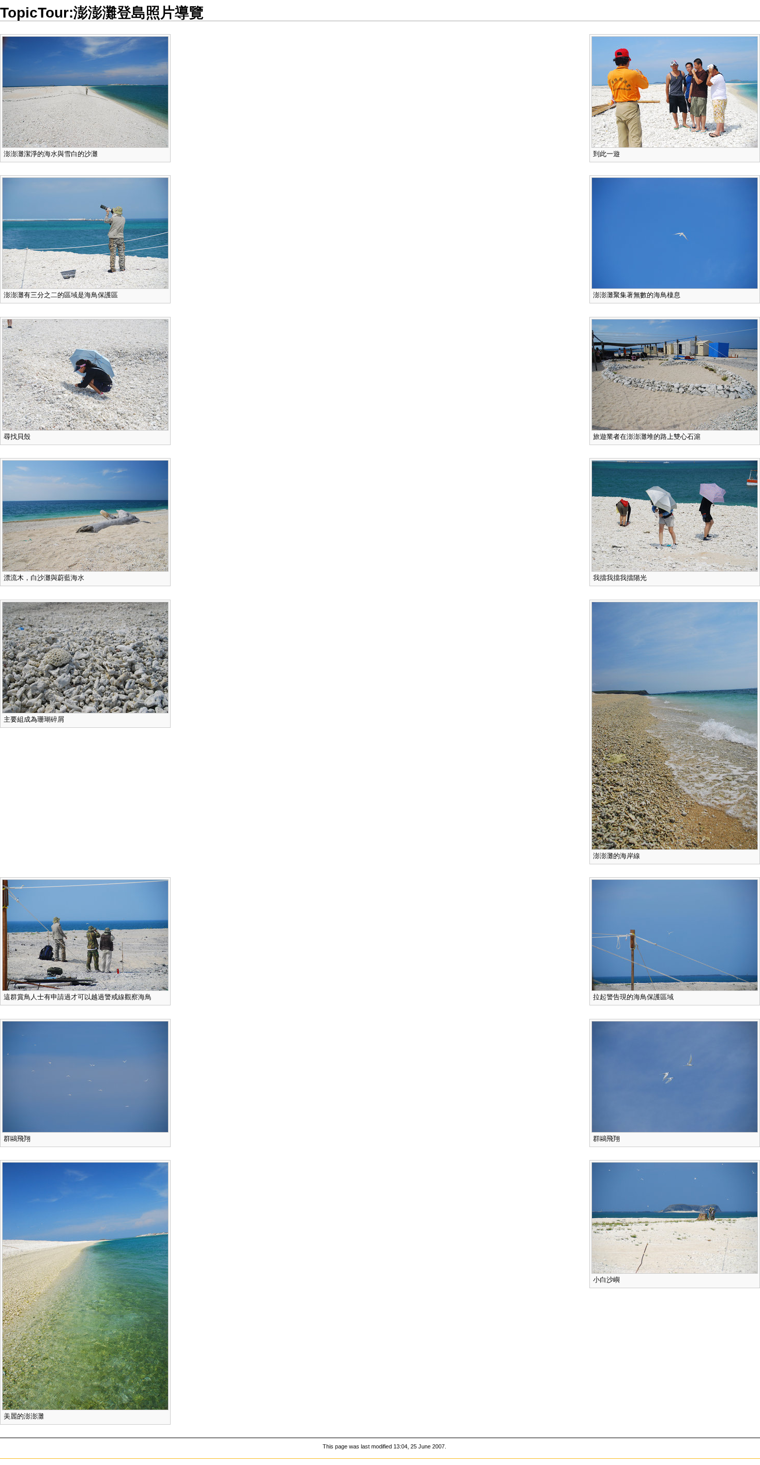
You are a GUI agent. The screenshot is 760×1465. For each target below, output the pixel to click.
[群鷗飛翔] (674, 1076)
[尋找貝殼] (85, 374)
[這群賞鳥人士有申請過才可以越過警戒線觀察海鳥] (85, 935)
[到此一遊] (674, 91)
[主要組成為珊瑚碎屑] (85, 657)
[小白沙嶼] (674, 1218)
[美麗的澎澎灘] (85, 1286)
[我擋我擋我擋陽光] (674, 516)
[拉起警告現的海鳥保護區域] (674, 935)
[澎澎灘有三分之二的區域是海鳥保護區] (85, 233)
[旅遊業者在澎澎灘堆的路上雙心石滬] (674, 374)
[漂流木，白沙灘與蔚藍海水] (85, 516)
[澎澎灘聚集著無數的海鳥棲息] (674, 233)
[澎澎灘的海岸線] (674, 725)
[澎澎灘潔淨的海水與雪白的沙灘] (85, 91)
